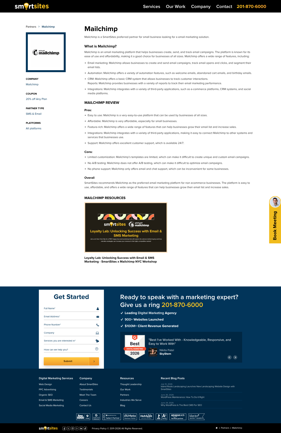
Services (151, 6)
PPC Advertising (47, 389)
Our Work (175, 6)
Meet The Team (88, 395)
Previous (229, 357)
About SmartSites (89, 384)
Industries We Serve (130, 400)
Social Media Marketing (51, 405)
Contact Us (85, 405)
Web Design (45, 384)
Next (235, 357)
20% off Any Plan (36, 99)
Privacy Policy (99, 428)
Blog (122, 405)
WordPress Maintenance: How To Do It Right (182, 397)
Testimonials (86, 389)
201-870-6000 (251, 6)
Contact (224, 6)
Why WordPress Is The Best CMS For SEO (181, 405)
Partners (31, 27)
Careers (84, 400)
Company (201, 6)
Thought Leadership (131, 384)
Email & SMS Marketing (51, 400)
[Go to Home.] (217, 428)
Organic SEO (46, 395)
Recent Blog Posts (173, 378)
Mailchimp (32, 84)
